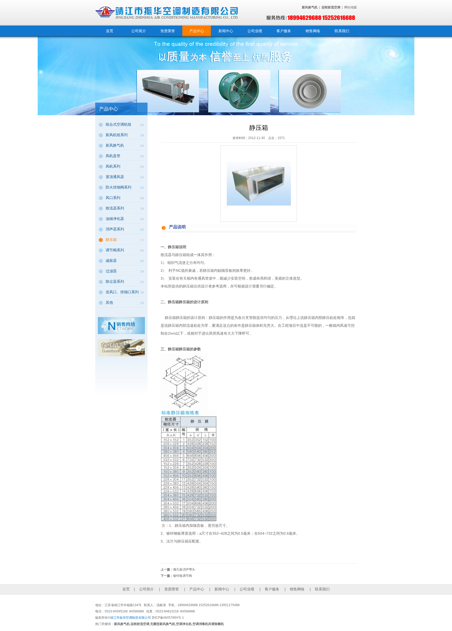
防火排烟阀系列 (118, 187)
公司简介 (138, 31)
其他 (109, 302)
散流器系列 (115, 208)
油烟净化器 (115, 219)
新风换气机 (115, 145)
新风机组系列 (117, 135)
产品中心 (196, 31)
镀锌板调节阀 (182, 576)
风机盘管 (113, 156)
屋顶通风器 (115, 177)
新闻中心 (225, 31)
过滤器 (111, 271)
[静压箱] (259, 204)
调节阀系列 (115, 250)
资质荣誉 (167, 31)
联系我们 (342, 31)
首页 (109, 31)
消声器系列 (115, 229)
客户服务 (283, 31)
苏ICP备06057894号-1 (168, 617)
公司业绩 (254, 31)
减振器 (111, 260)
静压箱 (111, 239)
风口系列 (113, 198)
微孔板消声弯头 (184, 569)
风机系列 (113, 166)
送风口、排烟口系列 (122, 292)
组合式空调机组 (118, 124)
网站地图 (350, 7)
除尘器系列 (115, 281)
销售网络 (313, 31)
